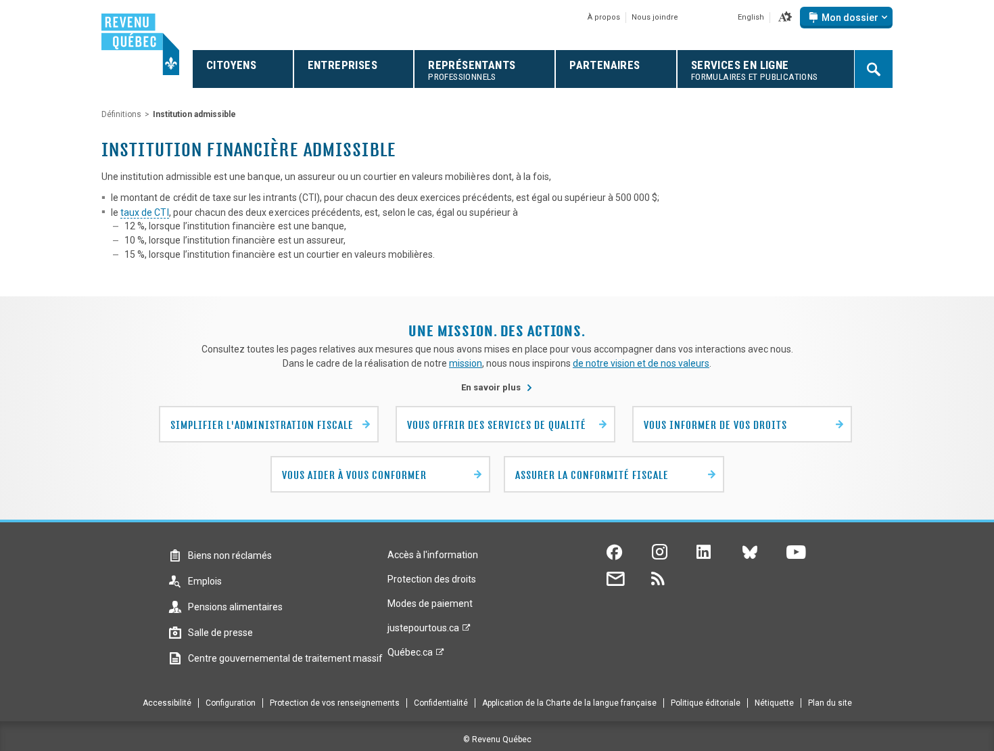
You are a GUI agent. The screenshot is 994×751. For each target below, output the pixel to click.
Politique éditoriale (705, 703)
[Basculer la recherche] (874, 69)
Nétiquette (774, 703)
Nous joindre (655, 17)
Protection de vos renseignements (335, 703)
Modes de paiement (430, 603)
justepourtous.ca (423, 631)
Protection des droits (431, 579)
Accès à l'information (432, 554)
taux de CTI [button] (144, 212)
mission (465, 363)
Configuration (231, 703)
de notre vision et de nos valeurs (641, 363)
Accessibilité (167, 703)
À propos (604, 17)
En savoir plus (497, 387)
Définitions (121, 114)
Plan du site (830, 703)
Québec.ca (410, 655)
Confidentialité (441, 703)
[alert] (846, 17)
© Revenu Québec (497, 739)
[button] (785, 17)
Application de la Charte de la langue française (569, 703)
